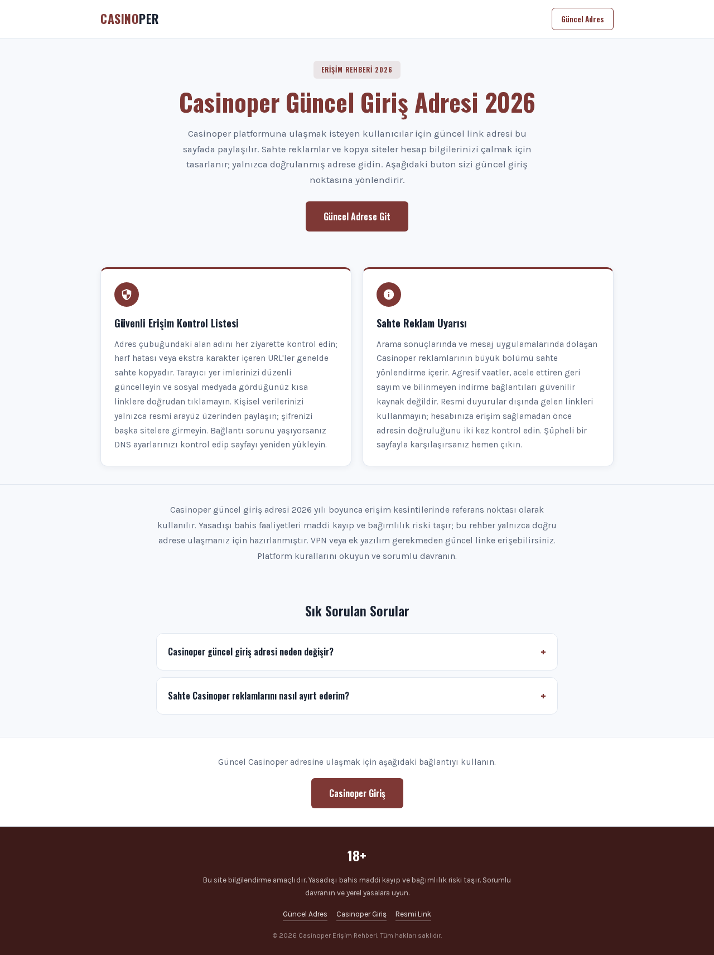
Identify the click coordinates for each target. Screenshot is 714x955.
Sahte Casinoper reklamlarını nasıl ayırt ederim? (258, 695)
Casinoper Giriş (357, 793)
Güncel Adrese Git (357, 216)
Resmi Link (413, 914)
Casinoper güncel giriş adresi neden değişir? (251, 651)
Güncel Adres (582, 19)
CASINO (130, 18)
